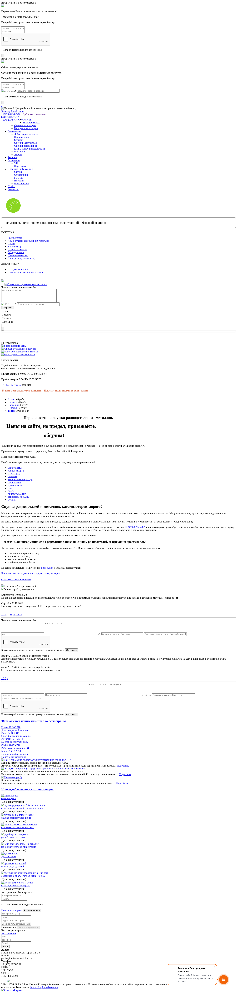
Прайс (11, 186)
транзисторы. (15, 485)
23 (11, 614)
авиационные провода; (20, 479)
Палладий (13, 405)
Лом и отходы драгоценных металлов (28, 240)
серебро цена (8, 798)
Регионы (12, 157)
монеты (12, 499)
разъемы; (13, 476)
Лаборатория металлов (26, 134)
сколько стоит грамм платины (17, 827)
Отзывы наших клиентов (16, 579)
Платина (12, 402)
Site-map (5, 111)
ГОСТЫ (18, 177)
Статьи (18, 172)
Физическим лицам (25, 125)
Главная (27, 119)
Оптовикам (14, 160)
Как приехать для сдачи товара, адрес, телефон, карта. (31, 573)
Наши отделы (21, 137)
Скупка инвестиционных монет (25, 272)
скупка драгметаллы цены (15, 885)
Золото (11, 399)
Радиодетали (15, 237)
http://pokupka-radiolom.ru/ (44, 987)
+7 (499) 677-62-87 (11, 384)
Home (21, 111)
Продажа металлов (18, 269)
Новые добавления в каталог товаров (27, 789)
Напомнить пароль (11, 910)
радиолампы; (15, 482)
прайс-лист (47, 567)
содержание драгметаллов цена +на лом (23, 875)
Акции (18, 154)
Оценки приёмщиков (26, 145)
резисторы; (14, 473)
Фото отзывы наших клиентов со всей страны (33, 721)
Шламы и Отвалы (17, 249)
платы (11, 491)
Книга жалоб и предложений (30, 148)
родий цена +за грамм (13, 837)
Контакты (13, 189)
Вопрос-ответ (21, 183)
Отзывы (18, 140)
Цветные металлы (18, 255)
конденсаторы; (16, 470)
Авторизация (8, 933)
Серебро (12, 407)
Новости (19, 180)
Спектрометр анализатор (21, 258)
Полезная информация (20, 169)
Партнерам (20, 166)
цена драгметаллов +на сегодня (18, 846)
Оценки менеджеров (25, 142)
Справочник (21, 174)
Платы (11, 243)
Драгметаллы (8, 856)
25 (17, 614)
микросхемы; (15, 467)
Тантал (11, 410)
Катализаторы (15, 246)
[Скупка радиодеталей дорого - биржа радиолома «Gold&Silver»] (1, 105)
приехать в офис (17, 493)
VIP (16, 163)
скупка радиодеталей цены (16, 817)
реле (10, 488)
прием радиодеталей (12, 866)
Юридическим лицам (26, 128)
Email (14, 111)
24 (14, 614)
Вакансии (19, 151)
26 (20, 614)
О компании (14, 131)
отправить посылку (18, 496)
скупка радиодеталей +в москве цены (22, 808)
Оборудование (16, 252)
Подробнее (123, 765)
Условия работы (31, 122)
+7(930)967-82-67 (12, 120)
